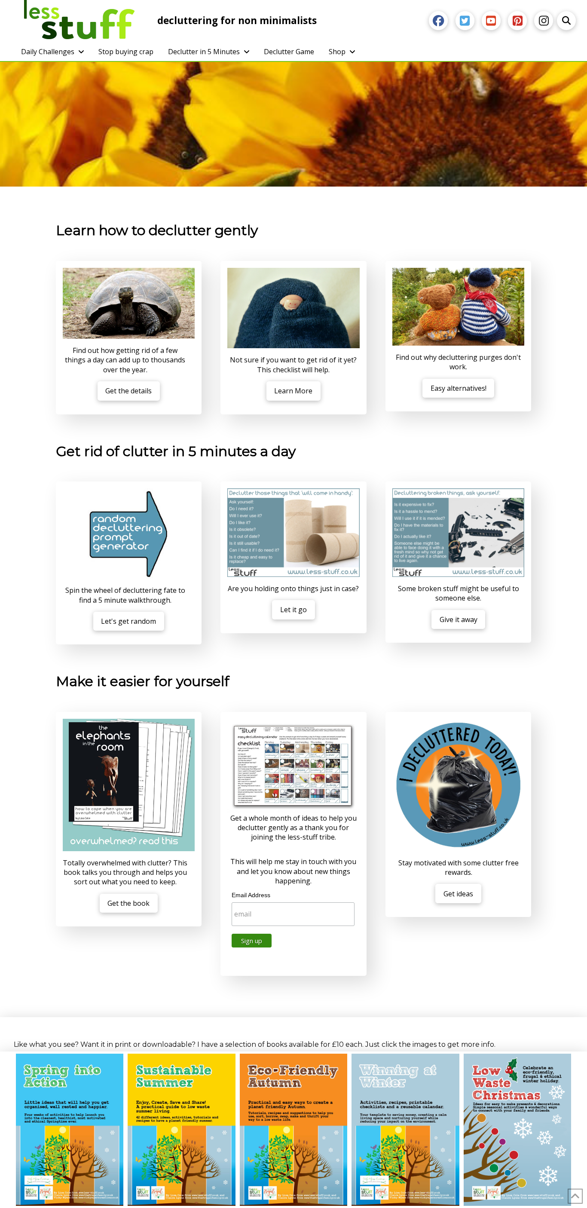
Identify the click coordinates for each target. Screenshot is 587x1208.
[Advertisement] (293, 126)
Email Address (251, 895)
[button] (566, 20)
